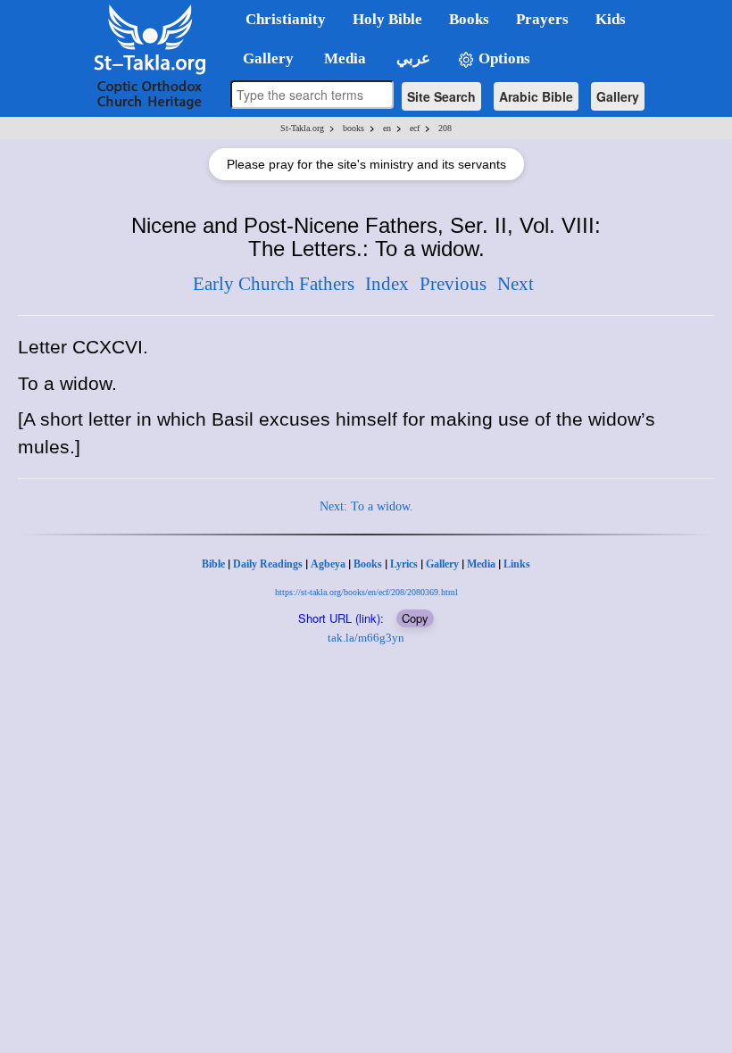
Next (515, 283)
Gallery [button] (263, 58)
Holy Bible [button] (387, 19)
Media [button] (343, 58)
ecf (415, 128)
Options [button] (502, 58)
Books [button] (469, 19)
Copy (415, 617)
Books (368, 564)
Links (516, 564)
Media (481, 564)
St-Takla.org (302, 128)
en (387, 128)
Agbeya (328, 564)
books (353, 128)
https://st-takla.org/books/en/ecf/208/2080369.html (366, 592)
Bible (213, 564)
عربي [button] (411, 58)
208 (445, 128)
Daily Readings (268, 564)
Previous (453, 283)
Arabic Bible (536, 96)
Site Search (441, 96)
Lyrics (404, 564)
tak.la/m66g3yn (366, 637)
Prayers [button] (542, 19)
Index (387, 283)
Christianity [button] (285, 19)
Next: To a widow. (366, 506)
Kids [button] (610, 19)
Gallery (617, 96)
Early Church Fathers (273, 283)
